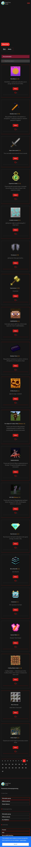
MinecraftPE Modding (7, 835)
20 (6, 767)
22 (12, 767)
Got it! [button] (15, 844)
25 (22, 767)
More (15, 88)
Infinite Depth (14, 737)
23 (16, 767)
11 (2, 764)
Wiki (3, 832)
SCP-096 (14, 497)
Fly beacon (15, 255)
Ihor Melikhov (5, 819)
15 (15, 764)
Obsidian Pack (14, 356)
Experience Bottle (15, 183)
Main (4, 49)
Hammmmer (14, 288)
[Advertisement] (15, 22)
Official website (6, 801)
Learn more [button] (23, 840)
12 (6, 764)
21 (9, 767)
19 (2, 767)
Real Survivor (14, 534)
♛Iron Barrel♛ (14, 568)
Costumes (14, 601)
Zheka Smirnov (6, 804)
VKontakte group (6, 798)
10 (27, 760)
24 (19, 767)
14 (12, 764)
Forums (4, 829)
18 (25, 764)
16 (19, 764)
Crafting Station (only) (15, 668)
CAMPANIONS (14, 321)
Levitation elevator (14, 220)
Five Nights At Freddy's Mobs (15, 423)
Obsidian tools (15, 113)
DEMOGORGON (15, 460)
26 (25, 767)
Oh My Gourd (14, 390)
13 (9, 764)
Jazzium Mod (14, 634)
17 (22, 764)
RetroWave (15, 78)
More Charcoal (15, 704)
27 (2, 771)
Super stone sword (14, 150)
